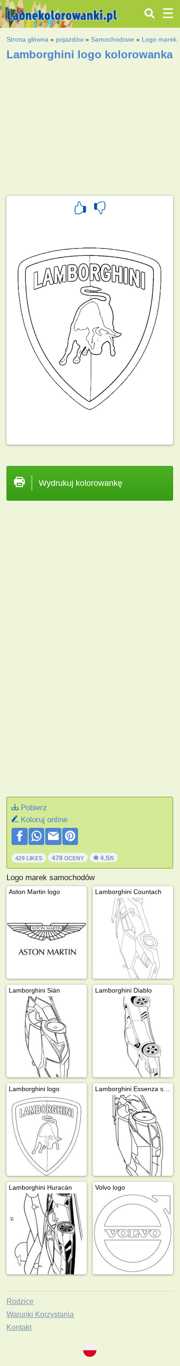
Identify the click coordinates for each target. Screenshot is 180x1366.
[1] (80, 209)
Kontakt (18, 1327)
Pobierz (34, 807)
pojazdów (70, 39)
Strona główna (27, 39)
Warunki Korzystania (40, 1314)
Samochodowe (112, 39)
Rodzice (20, 1301)
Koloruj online (44, 819)
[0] (99, 209)
